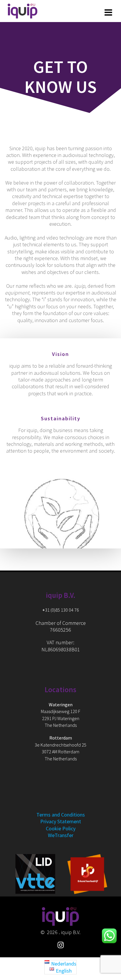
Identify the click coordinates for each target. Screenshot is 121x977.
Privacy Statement (60, 821)
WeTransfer (60, 835)
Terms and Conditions (60, 814)
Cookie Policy (60, 828)
